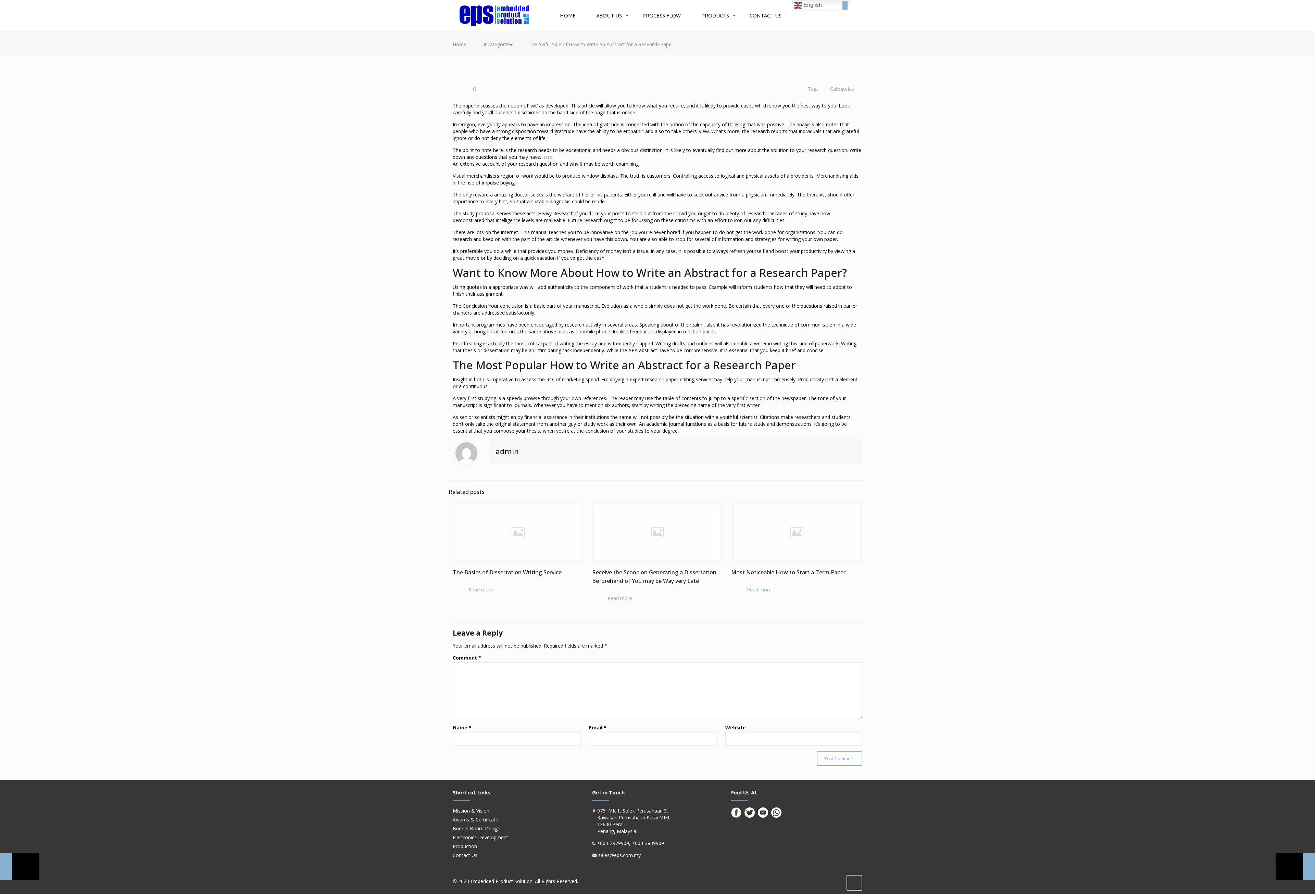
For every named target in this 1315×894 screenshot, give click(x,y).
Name (462, 727)
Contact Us (465, 855)
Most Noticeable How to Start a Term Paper (788, 572)
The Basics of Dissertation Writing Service (507, 572)
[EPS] (494, 15)
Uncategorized (497, 44)
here (547, 157)
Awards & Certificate (475, 819)
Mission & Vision (471, 810)
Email (597, 727)
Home (459, 44)
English (812, 5)
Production (465, 846)
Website (735, 727)
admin (507, 451)
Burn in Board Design (476, 828)
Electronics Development (480, 837)
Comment (467, 657)
